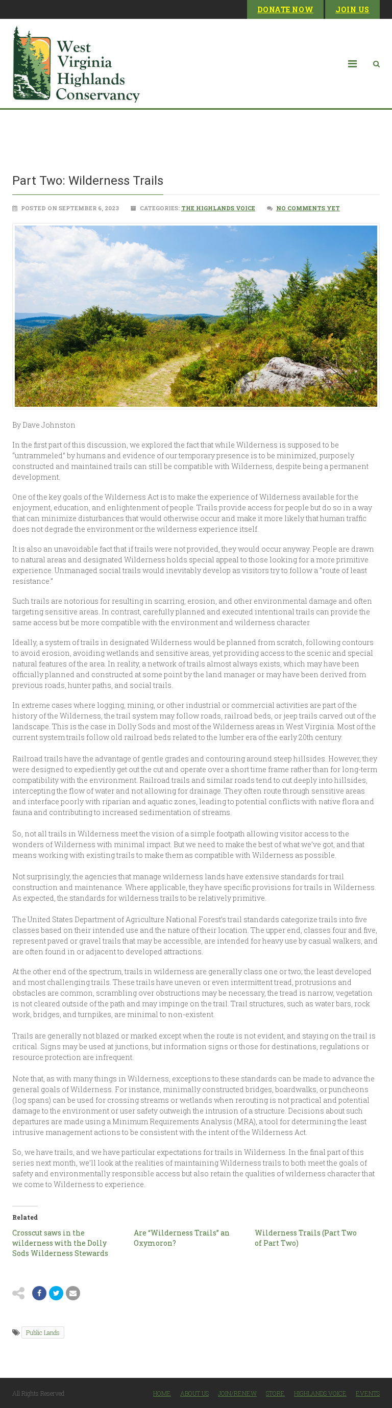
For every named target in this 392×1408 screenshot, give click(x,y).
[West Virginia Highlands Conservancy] (76, 63)
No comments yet (308, 208)
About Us (194, 1393)
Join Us (352, 9)
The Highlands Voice (218, 208)
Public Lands (43, 1332)
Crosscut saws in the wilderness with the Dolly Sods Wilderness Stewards (60, 1243)
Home (162, 1393)
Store (275, 1393)
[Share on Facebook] (39, 1293)
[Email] (73, 1293)
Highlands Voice (320, 1393)
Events (368, 1393)
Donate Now (285, 9)
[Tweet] (56, 1293)
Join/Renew (237, 1393)
